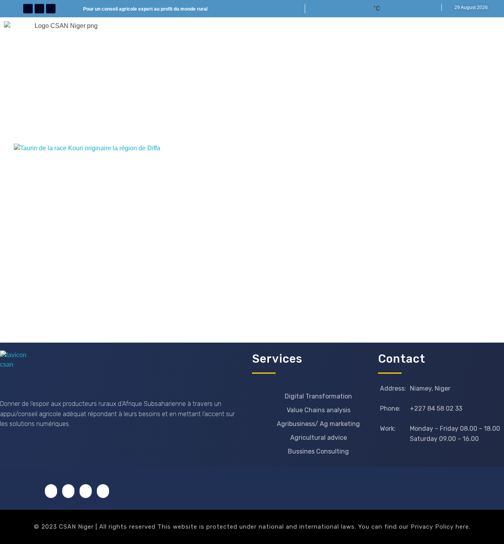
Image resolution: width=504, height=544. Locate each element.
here (462, 526)
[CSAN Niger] (18, 369)
